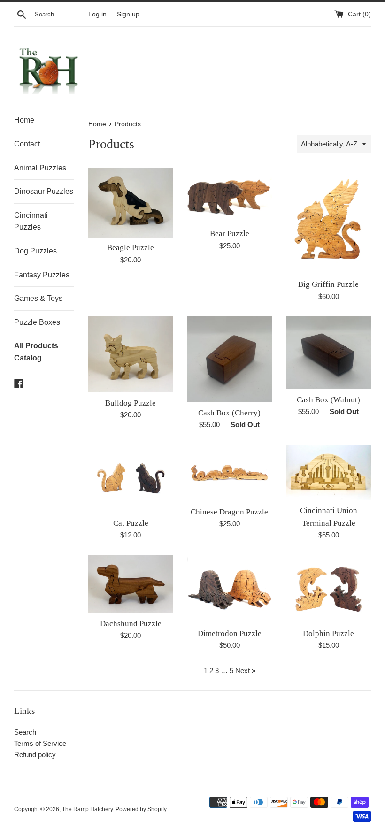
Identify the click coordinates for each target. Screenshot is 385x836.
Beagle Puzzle (130, 247)
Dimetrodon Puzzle (230, 633)
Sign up (128, 14)
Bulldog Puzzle (130, 403)
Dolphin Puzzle (328, 633)
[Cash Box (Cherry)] (229, 359)
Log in (97, 14)
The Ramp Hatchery (87, 809)
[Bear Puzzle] (229, 195)
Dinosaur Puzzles (43, 191)
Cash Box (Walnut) (328, 399)
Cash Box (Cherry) (229, 412)
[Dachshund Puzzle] (130, 584)
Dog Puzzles (35, 251)
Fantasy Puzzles (41, 275)
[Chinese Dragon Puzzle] (229, 473)
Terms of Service (40, 743)
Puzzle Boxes (37, 322)
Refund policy (35, 755)
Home (24, 120)
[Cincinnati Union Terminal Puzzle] (328, 472)
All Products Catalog (36, 352)
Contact (27, 144)
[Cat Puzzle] (130, 479)
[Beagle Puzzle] (130, 202)
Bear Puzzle (229, 233)
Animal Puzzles (40, 168)
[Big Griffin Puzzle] (328, 221)
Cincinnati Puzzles (31, 221)
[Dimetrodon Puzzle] (229, 589)
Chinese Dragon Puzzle (229, 511)
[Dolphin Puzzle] (328, 589)
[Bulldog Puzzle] (130, 354)
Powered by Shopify (141, 809)
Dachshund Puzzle (131, 623)
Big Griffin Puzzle (328, 284)
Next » (245, 671)
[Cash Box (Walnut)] (328, 352)
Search (25, 732)
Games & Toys (38, 298)
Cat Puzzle (130, 523)
